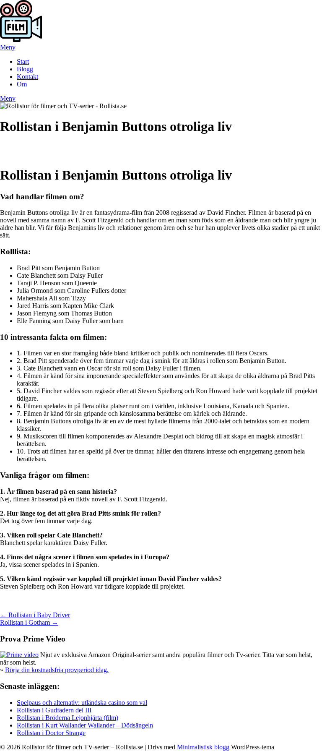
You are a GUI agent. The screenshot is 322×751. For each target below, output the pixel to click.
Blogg (25, 69)
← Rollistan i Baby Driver (35, 614)
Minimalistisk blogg (203, 747)
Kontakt (27, 76)
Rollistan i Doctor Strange (51, 732)
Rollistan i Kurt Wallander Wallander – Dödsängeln (85, 725)
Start (23, 61)
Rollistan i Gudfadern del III (54, 710)
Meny (8, 47)
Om (22, 84)
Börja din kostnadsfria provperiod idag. (57, 669)
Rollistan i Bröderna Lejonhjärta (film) (67, 717)
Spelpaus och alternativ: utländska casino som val (82, 702)
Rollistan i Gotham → (29, 622)
